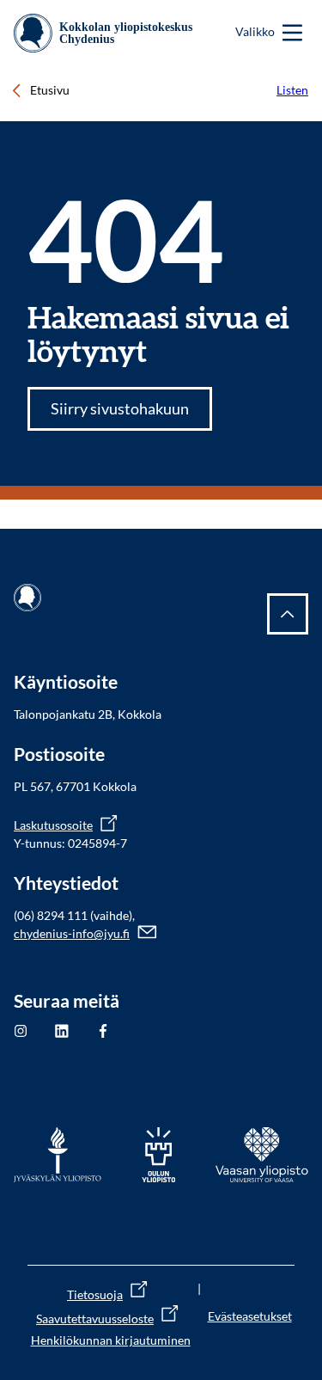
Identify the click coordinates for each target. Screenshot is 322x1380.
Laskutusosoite (53, 825)
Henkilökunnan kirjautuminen (111, 1340)
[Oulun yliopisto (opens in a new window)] (159, 1154)
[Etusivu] (109, 33)
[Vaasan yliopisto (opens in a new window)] (262, 1154)
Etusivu (50, 90)
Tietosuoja (95, 1294)
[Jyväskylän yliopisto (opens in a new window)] (57, 1154)
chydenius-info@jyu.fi (72, 933)
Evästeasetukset (250, 1316)
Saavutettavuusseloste (95, 1318)
